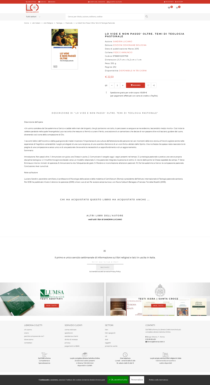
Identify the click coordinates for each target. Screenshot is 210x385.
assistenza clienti (71, 336)
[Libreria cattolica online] (32, 8)
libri (106, 330)
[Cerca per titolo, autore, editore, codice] (164, 16)
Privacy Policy (115, 271)
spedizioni (69, 333)
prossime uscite (111, 346)
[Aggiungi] (122, 85)
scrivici (43, 2)
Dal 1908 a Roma (44, 358)
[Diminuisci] (111, 85)
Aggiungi (136, 85)
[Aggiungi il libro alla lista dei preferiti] (148, 85)
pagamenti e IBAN (72, 346)
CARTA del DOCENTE (97, 2)
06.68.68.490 (151, 339)
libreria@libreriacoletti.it (156, 342)
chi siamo (28, 330)
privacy (67, 343)
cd (106, 336)
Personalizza (137, 380)
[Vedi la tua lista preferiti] (169, 8)
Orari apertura (125, 358)
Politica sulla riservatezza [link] (158, 380)
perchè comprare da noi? (34, 336)
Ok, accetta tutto (118, 380)
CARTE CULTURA (116, 2)
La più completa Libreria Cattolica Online (85, 358)
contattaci (28, 343)
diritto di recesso (71, 339)
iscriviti (105, 267)
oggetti (108, 343)
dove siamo (28, 339)
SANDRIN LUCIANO (113, 219)
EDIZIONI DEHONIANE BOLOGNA (129, 45)
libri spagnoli (110, 333)
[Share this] (154, 85)
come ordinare (70, 330)
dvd (106, 339)
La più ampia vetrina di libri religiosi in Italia (165, 358)
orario (52, 2)
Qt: (106, 85)
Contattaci (31, 2)
